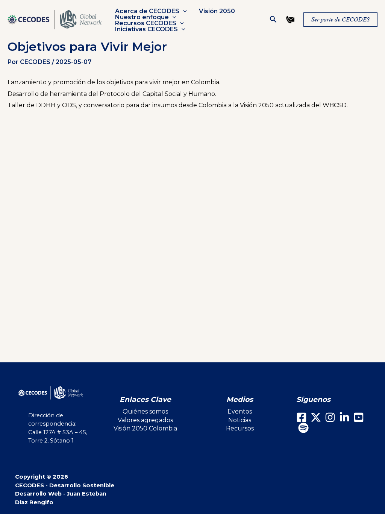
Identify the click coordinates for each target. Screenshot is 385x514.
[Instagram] (330, 417)
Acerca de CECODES (147, 11)
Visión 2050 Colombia (145, 428)
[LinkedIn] (344, 417)
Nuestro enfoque (142, 17)
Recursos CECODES (145, 23)
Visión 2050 (217, 11)
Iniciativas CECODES (146, 29)
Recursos (240, 428)
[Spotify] (303, 428)
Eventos (239, 411)
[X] (316, 417)
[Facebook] (301, 417)
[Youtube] (358, 417)
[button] (183, 11)
